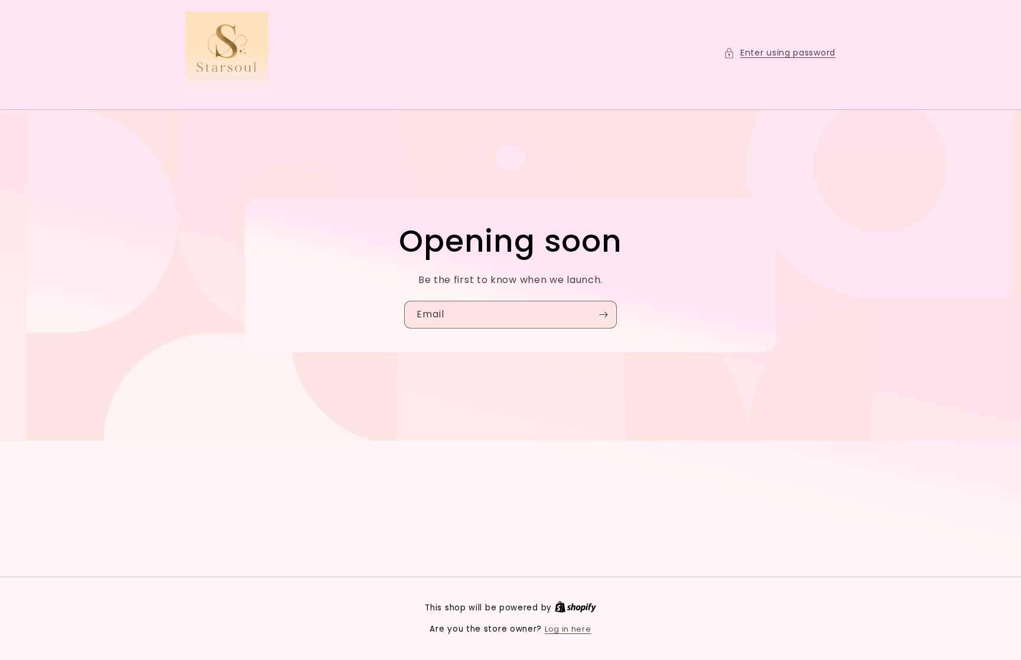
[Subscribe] (603, 315)
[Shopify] (575, 607)
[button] (779, 52)
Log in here (568, 629)
